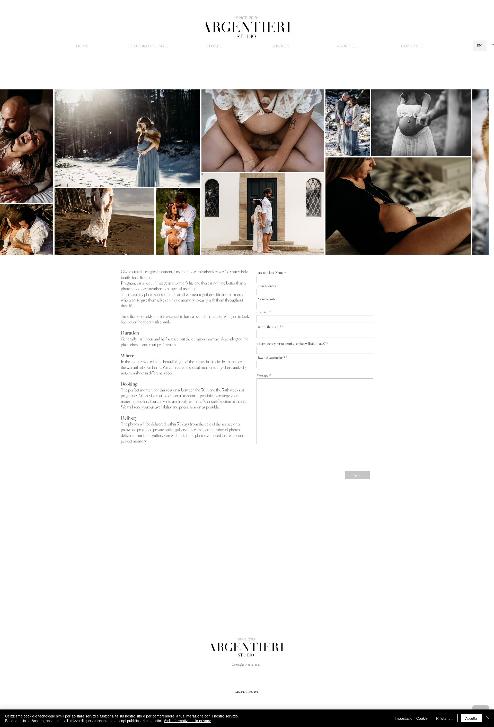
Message (262, 375)
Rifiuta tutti (444, 718)
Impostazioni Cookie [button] (411, 718)
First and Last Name (270, 272)
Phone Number (267, 299)
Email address (266, 286)
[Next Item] (480, 172)
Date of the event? (269, 327)
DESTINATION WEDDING (278, 684)
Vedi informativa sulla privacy (187, 720)
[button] (280, 46)
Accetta (471, 718)
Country (262, 312)
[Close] (488, 718)
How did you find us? (271, 358)
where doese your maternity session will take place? (291, 343)
